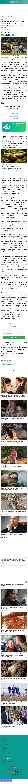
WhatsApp (15, 113)
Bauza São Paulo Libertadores (8, 364)
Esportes (7, 16)
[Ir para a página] (14, 2)
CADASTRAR (14, 337)
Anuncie (9, 758)
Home (2, 16)
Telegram (15, 118)
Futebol (12, 16)
